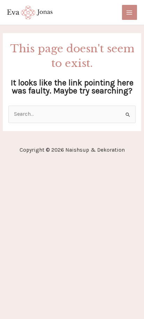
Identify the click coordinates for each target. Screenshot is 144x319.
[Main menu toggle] (129, 12)
